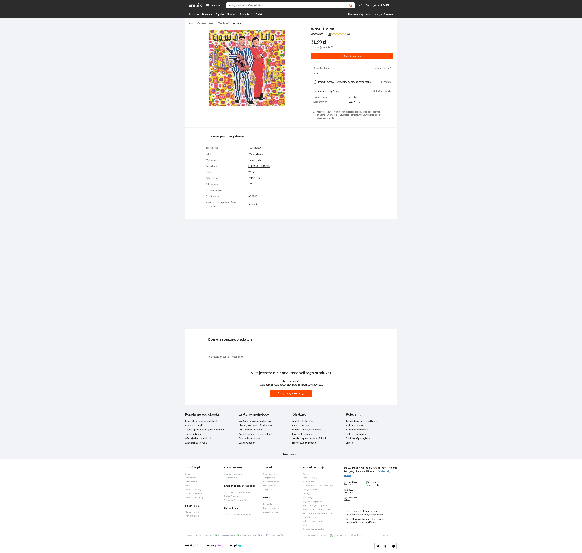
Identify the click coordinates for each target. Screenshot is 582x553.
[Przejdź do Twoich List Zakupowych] (360, 5)
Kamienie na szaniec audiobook (255, 421)
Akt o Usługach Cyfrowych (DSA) (318, 514)
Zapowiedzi (246, 14)
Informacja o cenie (320, 47)
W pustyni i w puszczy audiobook (255, 434)
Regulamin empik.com (312, 502)
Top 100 (219, 14)
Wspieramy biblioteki (194, 494)
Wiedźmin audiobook (196, 443)
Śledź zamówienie (271, 474)
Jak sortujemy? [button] (383, 68)
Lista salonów (191, 482)
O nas (187, 474)
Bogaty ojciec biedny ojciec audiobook (204, 430)
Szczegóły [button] (385, 82)
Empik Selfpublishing (194, 498)
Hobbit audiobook (194, 434)
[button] (247, 68)
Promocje (194, 14)
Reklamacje (308, 498)
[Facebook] (370, 546)
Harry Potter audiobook (304, 443)
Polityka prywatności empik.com (317, 510)
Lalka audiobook (247, 443)
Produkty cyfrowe (271, 482)
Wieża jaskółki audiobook (198, 438)
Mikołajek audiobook (303, 434)
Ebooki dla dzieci (300, 425)
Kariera (188, 486)
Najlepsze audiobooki (357, 430)
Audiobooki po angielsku (358, 438)
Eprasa (349, 443)
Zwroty (306, 494)
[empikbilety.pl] (215, 546)
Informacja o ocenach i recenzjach (225, 357)
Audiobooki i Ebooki (206, 23)
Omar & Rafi (317, 34)
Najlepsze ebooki (355, 425)
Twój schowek (269, 478)
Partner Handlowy (193, 490)
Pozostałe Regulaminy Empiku (316, 506)
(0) (348, 34)
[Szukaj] (350, 5)
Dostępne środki (270, 486)
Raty (305, 525)
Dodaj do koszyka (352, 56)
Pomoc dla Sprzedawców (235, 500)
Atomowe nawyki (194, 425)
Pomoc (306, 474)
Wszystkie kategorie (233, 474)
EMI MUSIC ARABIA (259, 166)
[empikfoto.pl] (192, 546)
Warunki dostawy (310, 482)
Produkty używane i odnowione (238, 515)
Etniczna (237, 23)
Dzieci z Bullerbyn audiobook (307, 430)
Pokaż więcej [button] (290, 454)
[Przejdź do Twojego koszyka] (368, 5)
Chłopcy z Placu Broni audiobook (255, 425)
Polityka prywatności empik (315, 521)
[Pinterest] (393, 546)
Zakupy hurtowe (270, 512)
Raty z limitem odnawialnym (315, 529)
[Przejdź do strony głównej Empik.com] (195, 5)
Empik (191, 23)
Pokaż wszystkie (382, 91)
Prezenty (207, 14)
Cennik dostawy (310, 478)
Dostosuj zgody (309, 517)
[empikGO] (236, 546)
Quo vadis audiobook (249, 438)
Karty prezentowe (271, 508)
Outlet (259, 14)
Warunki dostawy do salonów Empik (318, 486)
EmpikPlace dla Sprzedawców (237, 492)
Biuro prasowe (191, 478)
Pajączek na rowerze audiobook (201, 421)
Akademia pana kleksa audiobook (309, 438)
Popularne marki (231, 478)
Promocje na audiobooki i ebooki (362, 421)
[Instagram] (385, 546)
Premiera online (192, 516)
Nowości (231, 14)
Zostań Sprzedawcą (233, 496)
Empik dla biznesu (271, 504)
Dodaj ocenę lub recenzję (291, 393)
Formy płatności (310, 490)
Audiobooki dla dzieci (303, 421)
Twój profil (267, 490)
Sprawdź (252, 204)
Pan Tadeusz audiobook (251, 430)
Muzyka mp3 (223, 23)
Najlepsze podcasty (356, 434)
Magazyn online (192, 512)
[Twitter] (377, 546)
